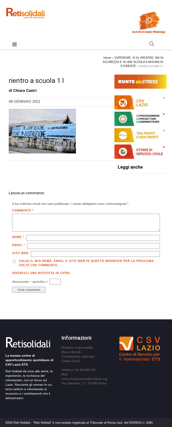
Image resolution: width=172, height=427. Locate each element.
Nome (18, 237)
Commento (23, 210)
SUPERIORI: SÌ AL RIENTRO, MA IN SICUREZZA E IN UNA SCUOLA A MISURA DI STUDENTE (133, 62)
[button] (152, 44)
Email (18, 245)
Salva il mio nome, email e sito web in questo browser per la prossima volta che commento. (86, 263)
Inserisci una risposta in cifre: (41, 273)
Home (107, 57)
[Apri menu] (14, 44)
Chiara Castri (25, 90)
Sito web (20, 253)
